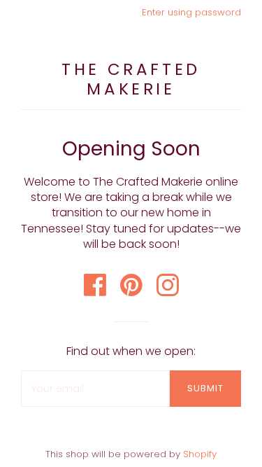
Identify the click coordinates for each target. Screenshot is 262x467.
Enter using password (191, 12)
